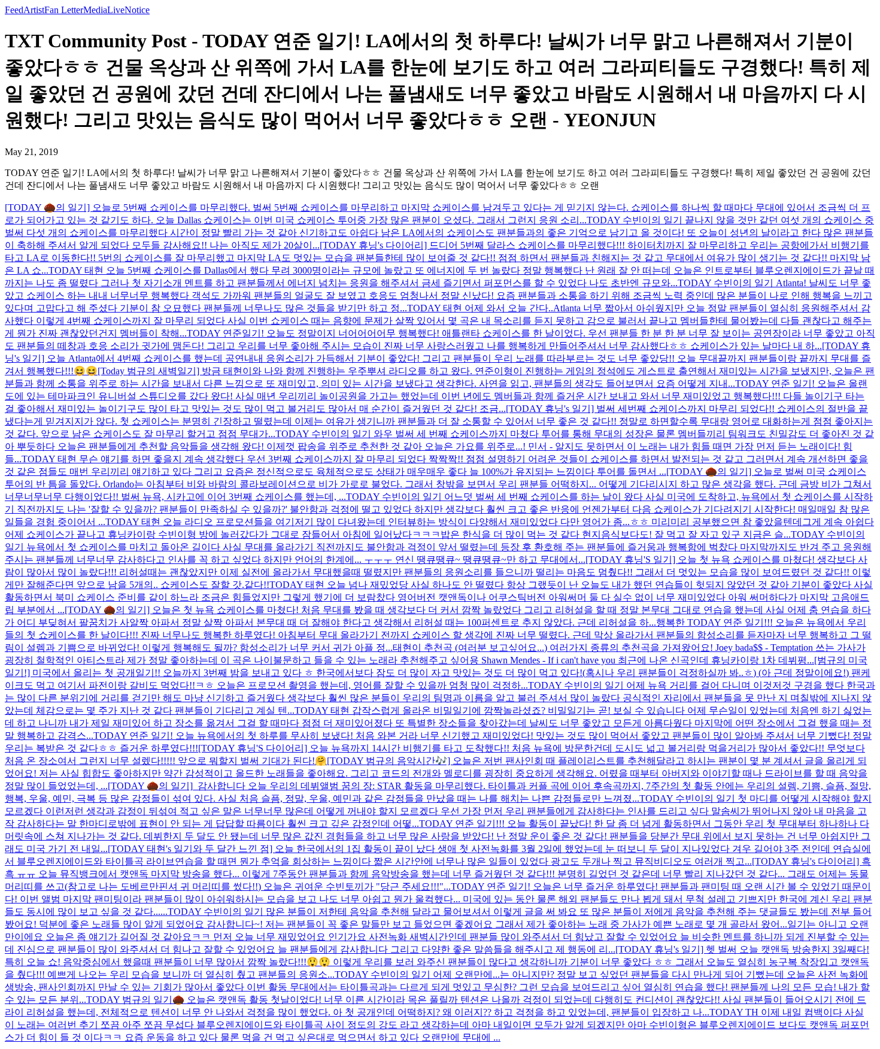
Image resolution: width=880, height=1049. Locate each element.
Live (116, 10)
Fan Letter (63, 10)
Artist (33, 10)
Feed (14, 10)
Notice (137, 10)
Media (95, 10)
